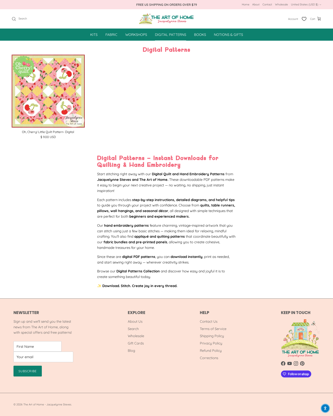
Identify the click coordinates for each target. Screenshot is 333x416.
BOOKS (200, 34)
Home (245, 4)
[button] (325, 408)
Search (133, 329)
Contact (267, 4)
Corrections (209, 358)
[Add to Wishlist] (80, 59)
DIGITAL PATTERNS (170, 34)
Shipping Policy (212, 336)
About (256, 4)
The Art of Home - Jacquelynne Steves (47, 404)
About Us (135, 321)
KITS (94, 34)
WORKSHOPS (136, 34)
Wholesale (281, 4)
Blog (131, 350)
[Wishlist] (304, 19)
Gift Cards (136, 343)
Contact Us (208, 321)
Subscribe (27, 371)
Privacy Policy (211, 343)
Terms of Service (213, 329)
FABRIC (111, 34)
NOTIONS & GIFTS (228, 34)
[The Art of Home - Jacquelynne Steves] (166, 19)
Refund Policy (211, 350)
